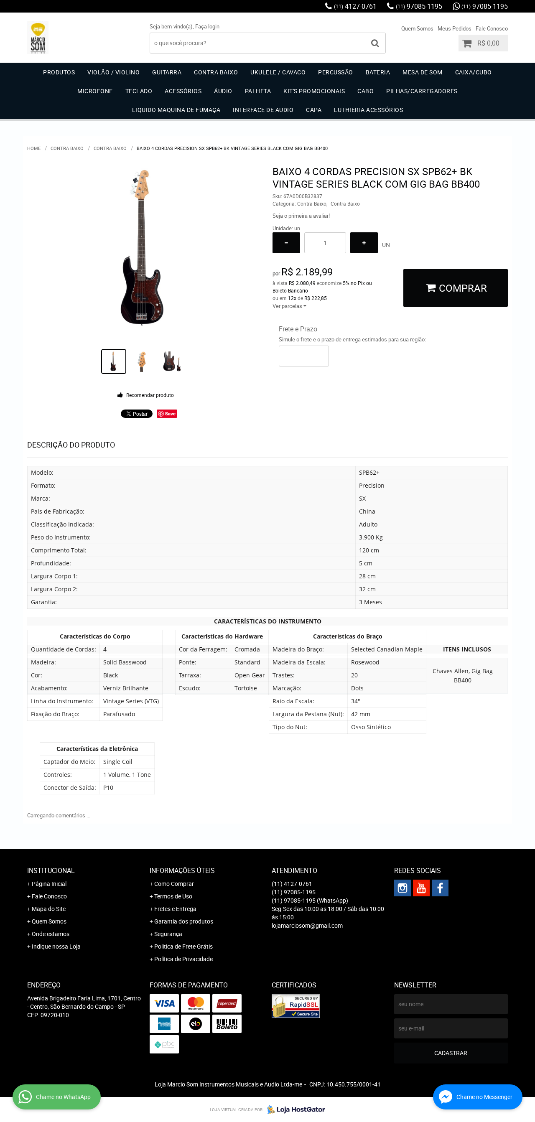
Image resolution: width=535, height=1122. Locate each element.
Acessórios (183, 91)
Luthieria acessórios (368, 110)
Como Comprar (174, 884)
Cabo (365, 91)
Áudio (223, 91)
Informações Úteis (182, 870)
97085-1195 (419, 6)
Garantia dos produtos (183, 921)
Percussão (335, 72)
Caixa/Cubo (473, 72)
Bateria (378, 72)
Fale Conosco (492, 28)
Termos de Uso (173, 896)
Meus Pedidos (454, 28)
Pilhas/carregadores (422, 91)
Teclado (139, 91)
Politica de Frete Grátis (183, 946)
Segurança (168, 934)
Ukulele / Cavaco (278, 72)
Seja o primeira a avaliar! (301, 215)
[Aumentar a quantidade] (364, 242)
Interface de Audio (263, 110)
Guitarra (166, 72)
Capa (313, 110)
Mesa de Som (423, 72)
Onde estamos (50, 934)
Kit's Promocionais (314, 91)
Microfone (95, 91)
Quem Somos (417, 28)
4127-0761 (355, 6)
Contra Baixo (216, 72)
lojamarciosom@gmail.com (307, 925)
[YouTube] (421, 888)
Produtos (59, 72)
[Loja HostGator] (293, 1109)
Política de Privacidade (183, 959)
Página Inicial (49, 884)
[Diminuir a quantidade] (286, 242)
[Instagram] (402, 888)
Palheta (258, 91)
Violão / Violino (113, 72)
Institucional (51, 870)
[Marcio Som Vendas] (440, 888)
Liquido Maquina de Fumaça (176, 110)
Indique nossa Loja (56, 946)
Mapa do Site (49, 909)
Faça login (207, 26)
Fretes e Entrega (175, 909)
